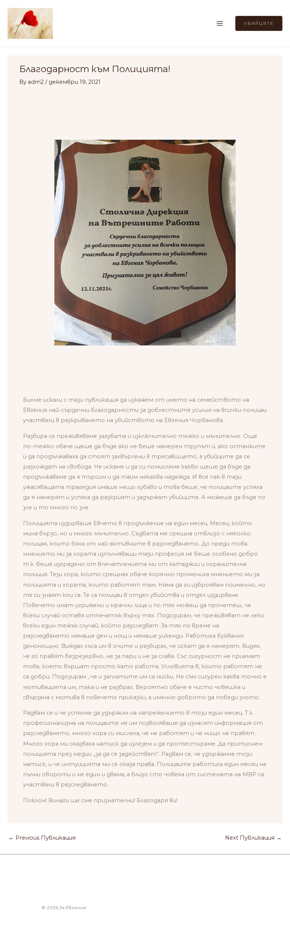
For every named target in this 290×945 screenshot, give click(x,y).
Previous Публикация (42, 837)
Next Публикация (253, 837)
